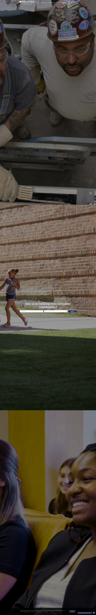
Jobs (38, 2)
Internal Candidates (61, 2)
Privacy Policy (43, 611)
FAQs (69, 2)
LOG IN (74, 2)
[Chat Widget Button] (94, 613)
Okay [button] (72, 611)
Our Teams (43, 2)
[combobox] (31, 311)
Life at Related (51, 2)
